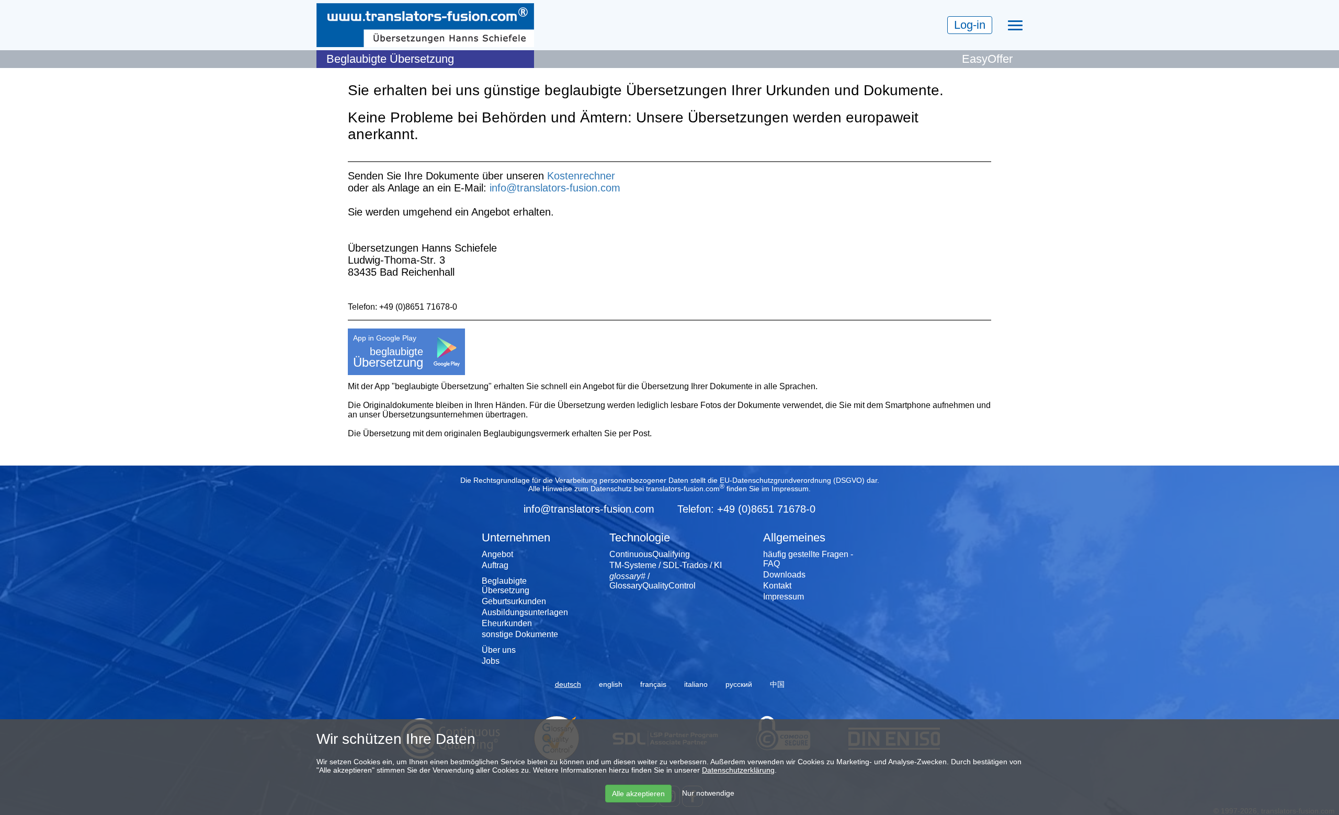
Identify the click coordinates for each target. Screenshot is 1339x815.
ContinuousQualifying (649, 554)
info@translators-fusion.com (555, 188)
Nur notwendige (708, 793)
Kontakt (777, 585)
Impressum (790, 488)
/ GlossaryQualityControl (652, 581)
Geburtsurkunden (514, 601)
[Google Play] (447, 351)
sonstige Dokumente (520, 634)
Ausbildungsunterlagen (525, 612)
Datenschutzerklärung (738, 770)
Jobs (491, 660)
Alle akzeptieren (638, 793)
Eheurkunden (507, 623)
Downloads (784, 574)
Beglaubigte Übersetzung (505, 585)
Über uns (499, 650)
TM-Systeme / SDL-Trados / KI (665, 565)
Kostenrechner (581, 176)
